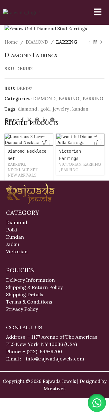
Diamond (16, 222)
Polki (12, 230)
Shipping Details (24, 294)
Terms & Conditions (29, 302)
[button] (97, 403)
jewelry (61, 109)
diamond (27, 109)
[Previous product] (89, 42)
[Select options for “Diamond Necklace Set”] (44, 142)
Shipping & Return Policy (34, 287)
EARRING (66, 42)
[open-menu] (94, 12)
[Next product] (101, 42)
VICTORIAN (70, 164)
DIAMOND (37, 42)
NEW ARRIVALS (22, 175)
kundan (80, 109)
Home (11, 42)
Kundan (15, 237)
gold (45, 109)
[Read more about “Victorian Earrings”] (96, 142)
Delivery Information (30, 280)
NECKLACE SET (23, 169)
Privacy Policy (22, 309)
